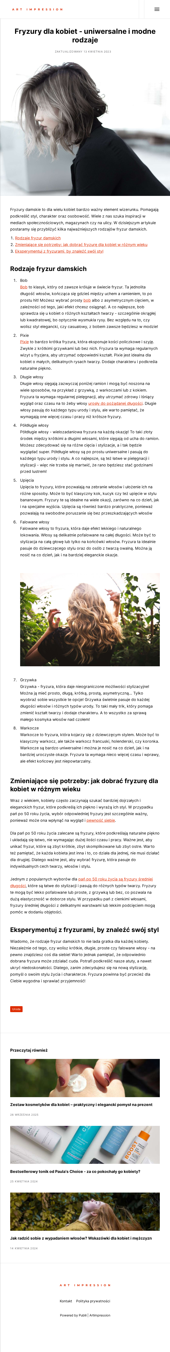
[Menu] (152, 9)
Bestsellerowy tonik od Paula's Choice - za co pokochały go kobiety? (75, 1171)
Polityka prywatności (93, 1301)
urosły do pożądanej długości (115, 403)
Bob (23, 287)
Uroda (16, 1009)
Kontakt (66, 1301)
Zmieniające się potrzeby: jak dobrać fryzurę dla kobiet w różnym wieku (81, 244)
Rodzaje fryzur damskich (38, 238)
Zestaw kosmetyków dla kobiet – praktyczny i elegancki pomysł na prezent (81, 1104)
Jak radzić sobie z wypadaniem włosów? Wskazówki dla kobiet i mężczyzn (81, 1238)
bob (87, 300)
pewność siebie (101, 820)
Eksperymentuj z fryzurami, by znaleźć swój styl (59, 251)
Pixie (24, 341)
